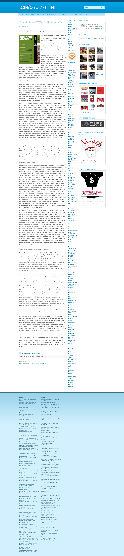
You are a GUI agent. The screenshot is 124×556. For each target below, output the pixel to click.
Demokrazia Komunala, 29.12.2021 (50, 451)
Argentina (70, 80)
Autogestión (71, 333)
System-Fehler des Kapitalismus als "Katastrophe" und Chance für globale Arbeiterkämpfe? (28, 455)
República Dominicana (71, 125)
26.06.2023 (44, 444)
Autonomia (71, 86)
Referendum (71, 322)
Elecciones (71, 380)
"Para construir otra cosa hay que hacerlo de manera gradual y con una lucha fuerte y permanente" (28, 445)
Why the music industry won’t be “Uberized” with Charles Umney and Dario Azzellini (28, 435)
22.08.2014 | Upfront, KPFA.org (27, 529)
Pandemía (61, 31)
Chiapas (70, 105)
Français (70, 36)
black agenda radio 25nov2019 (27, 463)
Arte (69, 243)
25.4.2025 (43, 415)
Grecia (70, 182)
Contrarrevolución (72, 235)
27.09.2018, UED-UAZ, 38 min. (48, 527)
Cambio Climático (72, 220)
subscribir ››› (98, 28)
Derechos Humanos (70, 256)
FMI (69, 207)
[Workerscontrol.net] (92, 126)
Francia (70, 156)
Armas (70, 378)
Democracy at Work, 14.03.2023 (27, 431)
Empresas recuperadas (71, 94)
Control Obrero (72, 72)
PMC (69, 304)
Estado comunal (72, 226)
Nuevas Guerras (72, 278)
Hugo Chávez (71, 195)
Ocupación (71, 91)
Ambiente (70, 361)
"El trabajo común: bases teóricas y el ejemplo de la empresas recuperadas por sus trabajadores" (50, 448)
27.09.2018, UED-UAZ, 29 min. (48, 524)
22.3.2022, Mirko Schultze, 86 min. (49, 475)
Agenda (62, 14)
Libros (32, 14)
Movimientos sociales (71, 341)
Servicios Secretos (70, 168)
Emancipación (71, 136)
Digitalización (71, 118)
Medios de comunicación (71, 253)
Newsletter (87, 1)
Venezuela (71, 368)
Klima (69, 216)
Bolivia (70, 101)
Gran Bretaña (71, 184)
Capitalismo (45, 31)
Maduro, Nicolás (72, 250)
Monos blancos (72, 359)
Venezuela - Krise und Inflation (26, 495)
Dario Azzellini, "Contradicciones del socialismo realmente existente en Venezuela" (50, 514)
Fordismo (70, 152)
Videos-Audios (52, 14)
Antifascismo (71, 70)
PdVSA (70, 296)
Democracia (71, 114)
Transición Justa (72, 208)
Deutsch (26, 1)
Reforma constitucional (71, 374)
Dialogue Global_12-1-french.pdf (30, 353)
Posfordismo (71, 307)
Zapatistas (70, 386)
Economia (70, 384)
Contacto (102, 1)
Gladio (70, 175)
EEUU (69, 131)
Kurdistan (70, 245)
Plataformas (71, 302)
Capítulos (40, 14)
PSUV (69, 314)
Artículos (23, 14)
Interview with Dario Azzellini (26, 461)
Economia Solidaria (70, 338)
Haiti (69, 190)
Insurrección (71, 84)
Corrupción (71, 237)
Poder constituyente (71, 233)
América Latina (72, 248)
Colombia (70, 222)
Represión (71, 325)
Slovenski (70, 45)
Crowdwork (71, 113)
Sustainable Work (45, 436)
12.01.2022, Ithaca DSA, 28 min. (49, 486)
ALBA (69, 67)
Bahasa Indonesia (72, 28)
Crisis (69, 239)
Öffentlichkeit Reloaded (25, 541)
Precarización (71, 309)
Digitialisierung (72, 120)
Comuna (70, 228)
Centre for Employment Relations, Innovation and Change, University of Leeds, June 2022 (28, 440)
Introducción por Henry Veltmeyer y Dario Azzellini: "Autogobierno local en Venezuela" (50, 521)
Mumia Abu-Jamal (72, 266)
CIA (69, 109)
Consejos (70, 320)
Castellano (71, 22)
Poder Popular (72, 305)
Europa (70, 145)
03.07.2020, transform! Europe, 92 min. (50, 498)
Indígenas (70, 199)
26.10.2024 (44, 424)
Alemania (70, 116)
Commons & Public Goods (47, 488)
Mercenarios (71, 335)
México (70, 258)
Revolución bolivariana (71, 99)
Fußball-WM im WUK (24, 531)
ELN (69, 134)
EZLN (69, 147)
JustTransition (71, 210)
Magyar (70, 41)
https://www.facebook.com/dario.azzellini (92, 38)
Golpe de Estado (72, 316)
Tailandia (70, 355)
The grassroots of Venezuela (26, 536)
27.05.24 (21, 421)
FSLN (69, 161)
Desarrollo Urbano (71, 349)
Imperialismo (71, 197)
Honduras (70, 193)
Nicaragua (71, 280)
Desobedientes (72, 363)
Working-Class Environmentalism (49, 432)
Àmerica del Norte (72, 282)
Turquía (70, 357)
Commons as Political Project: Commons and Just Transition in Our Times (50, 495)
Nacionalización (72, 376)
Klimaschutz (71, 218)
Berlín (69, 89)
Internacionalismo (72, 201)
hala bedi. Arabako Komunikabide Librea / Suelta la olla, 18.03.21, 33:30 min (28, 450)
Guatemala (71, 186)
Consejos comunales (71, 224)
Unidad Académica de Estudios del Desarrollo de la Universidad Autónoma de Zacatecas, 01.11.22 (51, 469)
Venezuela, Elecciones (71, 371)
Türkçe (70, 47)
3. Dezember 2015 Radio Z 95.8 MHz (28, 516)
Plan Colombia (72, 300)
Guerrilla (70, 188)
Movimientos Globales (71, 178)
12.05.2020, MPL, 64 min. (47, 510)
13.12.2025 (44, 409)
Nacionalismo (71, 274)
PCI (69, 294)
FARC (69, 151)
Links (98, 1)
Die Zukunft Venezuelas (25, 465)
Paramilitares (71, 291)
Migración (70, 260)
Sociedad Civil (72, 388)
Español (30, 1)
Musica (70, 267)
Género (70, 170)
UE (69, 143)
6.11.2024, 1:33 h (45, 421)
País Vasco (71, 88)
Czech (70, 32)
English (21, 1)
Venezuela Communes (46, 484)
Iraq (69, 203)
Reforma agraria (72, 246)
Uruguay (70, 365)
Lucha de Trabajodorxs (71, 75)
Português (70, 43)
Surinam (70, 353)
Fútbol (69, 163)
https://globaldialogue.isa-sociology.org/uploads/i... (33, 363)
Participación (71, 292)
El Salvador (71, 132)
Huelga (70, 351)
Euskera (70, 34)
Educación (71, 96)
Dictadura (70, 122)
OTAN (69, 276)
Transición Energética (71, 139)
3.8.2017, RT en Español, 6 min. (49, 539)
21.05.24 (21, 415)
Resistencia (71, 382)
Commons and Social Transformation (50, 423)
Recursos (70, 327)
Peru (69, 298)
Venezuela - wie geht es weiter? (27, 484)
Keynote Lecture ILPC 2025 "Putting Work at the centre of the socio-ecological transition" (50, 413)
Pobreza (70, 82)
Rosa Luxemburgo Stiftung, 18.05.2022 (50, 462)
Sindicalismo (71, 173)
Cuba (69, 241)
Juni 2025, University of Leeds (48, 402)
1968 (69, 65)
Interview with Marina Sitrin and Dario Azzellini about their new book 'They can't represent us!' (28, 526)
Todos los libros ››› (86, 112)
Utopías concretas (72, 230)
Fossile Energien (72, 154)
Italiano (70, 39)
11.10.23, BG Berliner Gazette (26, 426)
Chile (69, 107)
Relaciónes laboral (53, 31)
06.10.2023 (44, 434)
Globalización (71, 180)
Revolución (71, 329)
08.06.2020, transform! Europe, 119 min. (51, 505)
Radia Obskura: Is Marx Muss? (26, 519)
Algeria (70, 68)
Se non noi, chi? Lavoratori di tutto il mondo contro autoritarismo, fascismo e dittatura (50, 479)
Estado (70, 347)
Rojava (70, 331)
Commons (70, 111)
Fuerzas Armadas (72, 262)
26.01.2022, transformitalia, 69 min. (49, 482)
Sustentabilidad (72, 272)
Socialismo (71, 343)
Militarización (71, 264)
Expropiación (71, 141)
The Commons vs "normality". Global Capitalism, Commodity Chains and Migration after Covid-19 (50, 502)
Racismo (70, 318)
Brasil (69, 103)
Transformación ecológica (72, 285)
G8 (69, 165)
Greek (69, 38)
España (70, 345)
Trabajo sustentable (71, 270)
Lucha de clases (72, 214)
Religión (70, 324)
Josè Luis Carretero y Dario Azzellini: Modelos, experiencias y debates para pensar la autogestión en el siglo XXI (50, 406)
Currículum (72, 14)
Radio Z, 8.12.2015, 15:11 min (26, 508)
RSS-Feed (93, 1)
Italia (69, 205)
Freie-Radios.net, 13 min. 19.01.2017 (28, 496)
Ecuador (70, 129)
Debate (43, 526)
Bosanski (70, 30)
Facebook (70, 149)
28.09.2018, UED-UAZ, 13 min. (48, 517)
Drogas (70, 127)
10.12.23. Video (45, 430)
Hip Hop (70, 191)
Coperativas (71, 172)
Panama (70, 287)
